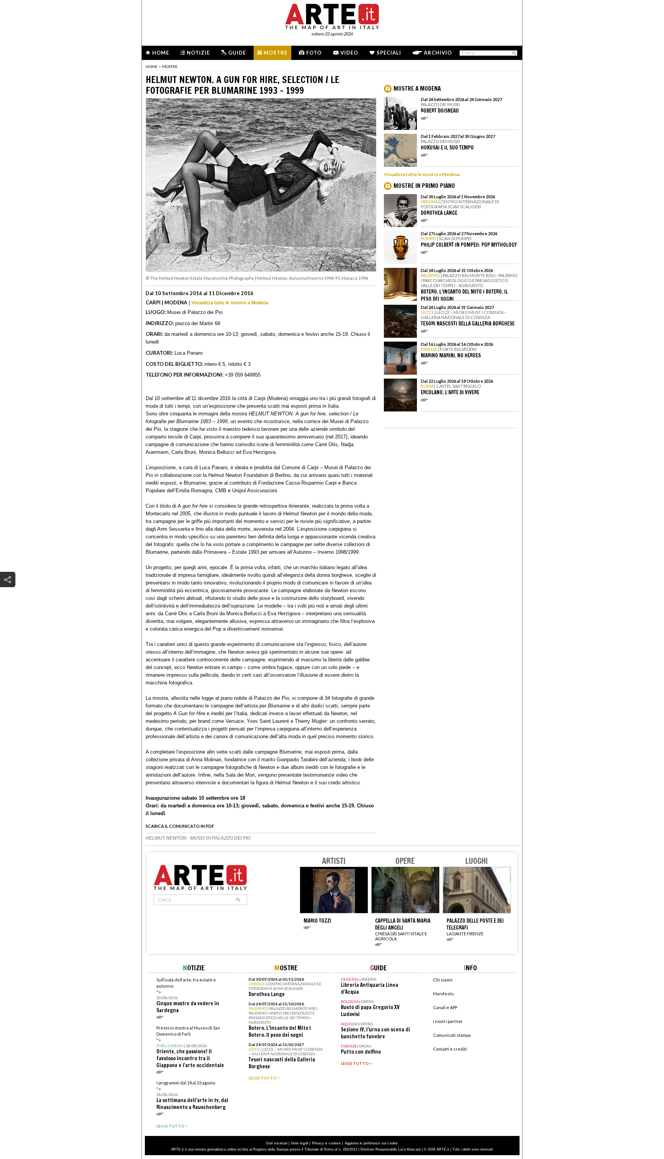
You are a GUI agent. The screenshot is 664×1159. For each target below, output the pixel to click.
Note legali (299, 1143)
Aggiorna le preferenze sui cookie (371, 1143)
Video (349, 53)
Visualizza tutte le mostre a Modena (230, 303)
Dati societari (276, 1143)
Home (160, 53)
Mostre (275, 53)
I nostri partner (448, 1021)
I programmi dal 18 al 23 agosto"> (192, 1095)
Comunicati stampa (452, 1035)
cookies (335, 1143)
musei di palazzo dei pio (220, 838)
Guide (237, 53)
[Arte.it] (332, 15)
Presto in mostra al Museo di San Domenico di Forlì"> (190, 1047)
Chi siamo (442, 979)
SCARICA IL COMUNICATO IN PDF (180, 826)
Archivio (438, 53)
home (152, 66)
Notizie (198, 53)
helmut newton (167, 838)
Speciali (389, 53)
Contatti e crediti (450, 1048)
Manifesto (443, 993)
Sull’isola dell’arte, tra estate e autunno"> (187, 995)
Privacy (318, 1143)
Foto (314, 53)
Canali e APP (445, 1007)
